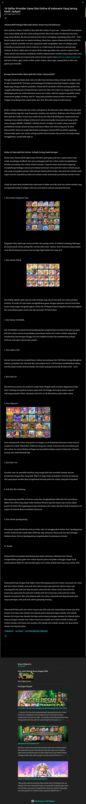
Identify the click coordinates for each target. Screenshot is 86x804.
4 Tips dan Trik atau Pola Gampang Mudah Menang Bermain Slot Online (42, 708)
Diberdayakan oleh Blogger (44, 801)
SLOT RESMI (19, 631)
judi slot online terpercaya (69, 57)
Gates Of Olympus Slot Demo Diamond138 (32, 779)
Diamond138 (9, 631)
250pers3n (21, 666)
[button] (5, 18)
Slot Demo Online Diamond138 (28, 743)
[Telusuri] (83, 2)
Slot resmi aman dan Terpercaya (36, 631)
